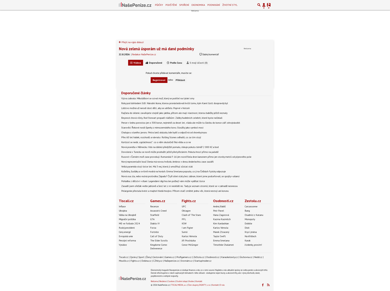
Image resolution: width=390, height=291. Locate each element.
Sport (141, 257)
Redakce (163, 281)
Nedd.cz (258, 257)
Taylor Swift (219, 236)
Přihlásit (180, 80)
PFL (184, 219)
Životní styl (230, 4)
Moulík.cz (124, 260)
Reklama (154, 281)
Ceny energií (125, 231)
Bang (247, 210)
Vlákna (137, 62)
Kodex (192, 281)
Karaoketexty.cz (229, 257)
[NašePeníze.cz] (135, 5)
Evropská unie (126, 236)
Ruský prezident (127, 227)
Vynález (123, 244)
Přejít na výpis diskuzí (132, 42)
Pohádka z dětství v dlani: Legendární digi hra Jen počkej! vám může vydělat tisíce (163, 181)
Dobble (248, 223)
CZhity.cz (157, 260)
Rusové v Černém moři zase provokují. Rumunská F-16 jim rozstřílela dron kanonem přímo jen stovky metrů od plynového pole (186, 156)
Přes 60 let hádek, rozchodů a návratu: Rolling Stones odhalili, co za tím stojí (161, 137)
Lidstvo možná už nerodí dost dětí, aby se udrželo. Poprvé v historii (155, 108)
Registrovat (159, 80)
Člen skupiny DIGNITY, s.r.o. (199, 285)
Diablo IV (155, 223)
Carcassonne (251, 206)
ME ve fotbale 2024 (129, 223)
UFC (184, 206)
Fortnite (154, 231)
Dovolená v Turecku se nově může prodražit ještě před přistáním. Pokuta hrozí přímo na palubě (169, 151)
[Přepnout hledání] (259, 5)
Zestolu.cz (253, 200)
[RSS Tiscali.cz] (268, 285)
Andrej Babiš (219, 206)
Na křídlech (250, 236)
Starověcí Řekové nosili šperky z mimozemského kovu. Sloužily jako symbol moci (162, 127)
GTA (152, 219)
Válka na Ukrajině (127, 214)
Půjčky (159, 4)
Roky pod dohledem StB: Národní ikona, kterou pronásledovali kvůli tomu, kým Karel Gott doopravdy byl (174, 103)
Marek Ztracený (221, 231)
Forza (153, 227)
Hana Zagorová (221, 214)
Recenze (154, 206)
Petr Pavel (218, 210)
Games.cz (157, 200)
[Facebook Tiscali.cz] (262, 285)
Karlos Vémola (189, 236)
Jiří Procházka (189, 240)
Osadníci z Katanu (254, 214)
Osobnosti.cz (223, 200)
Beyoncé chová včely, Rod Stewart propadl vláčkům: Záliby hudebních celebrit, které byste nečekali (171, 117)
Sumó (185, 231)
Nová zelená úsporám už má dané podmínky (156, 48)
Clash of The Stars (191, 214)
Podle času (176, 62)
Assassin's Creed (158, 210)
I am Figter (187, 227)
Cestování (158, 257)
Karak (247, 240)
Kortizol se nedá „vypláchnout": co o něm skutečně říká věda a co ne (156, 142)
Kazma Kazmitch (222, 219)
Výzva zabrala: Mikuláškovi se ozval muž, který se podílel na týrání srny (157, 98)
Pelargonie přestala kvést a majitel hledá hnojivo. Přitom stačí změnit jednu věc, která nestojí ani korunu (175, 190)
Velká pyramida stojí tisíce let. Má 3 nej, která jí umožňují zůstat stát (157, 166)
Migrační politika (127, 219)
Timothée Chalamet (223, 244)
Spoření (184, 4)
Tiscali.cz (126, 200)
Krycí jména (251, 231)
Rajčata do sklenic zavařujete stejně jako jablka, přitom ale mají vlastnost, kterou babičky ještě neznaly (174, 112)
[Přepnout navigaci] (263, 5)
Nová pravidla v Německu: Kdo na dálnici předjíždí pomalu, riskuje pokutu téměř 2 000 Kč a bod (170, 147)
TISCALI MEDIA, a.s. (179, 285)
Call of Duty (156, 236)
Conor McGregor (190, 244)
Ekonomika (198, 4)
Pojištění (171, 4)
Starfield (154, 214)
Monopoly (250, 219)
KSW (184, 223)
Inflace (122, 206)
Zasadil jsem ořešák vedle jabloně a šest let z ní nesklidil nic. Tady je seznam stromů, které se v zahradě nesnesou (179, 186)
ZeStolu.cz (198, 257)
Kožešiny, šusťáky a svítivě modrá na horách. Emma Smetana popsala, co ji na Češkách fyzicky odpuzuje (173, 171)
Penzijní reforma (127, 240)
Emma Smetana (221, 240)
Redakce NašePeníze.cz (144, 54)
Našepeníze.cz (171, 260)
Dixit (247, 227)
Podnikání (213, 4)
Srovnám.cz (187, 260)
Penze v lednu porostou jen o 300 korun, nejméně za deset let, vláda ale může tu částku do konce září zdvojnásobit (180, 122)
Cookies (171, 281)
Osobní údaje (181, 281)
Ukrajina (123, 210)
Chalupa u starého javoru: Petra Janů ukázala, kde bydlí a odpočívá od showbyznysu (164, 132)
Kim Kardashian (221, 223)
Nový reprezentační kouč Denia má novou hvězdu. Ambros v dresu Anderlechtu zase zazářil (167, 161)
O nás (222, 285)
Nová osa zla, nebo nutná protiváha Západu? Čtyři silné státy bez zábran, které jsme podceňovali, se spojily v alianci (180, 176)
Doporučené (155, 62)
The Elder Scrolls (159, 240)
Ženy (148, 257)
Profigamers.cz (183, 257)
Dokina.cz (146, 260)
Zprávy (133, 257)
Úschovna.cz (246, 257)
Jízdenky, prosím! (253, 244)
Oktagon (186, 210)
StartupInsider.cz (202, 260)
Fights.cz (189, 200)
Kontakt (199, 281)
